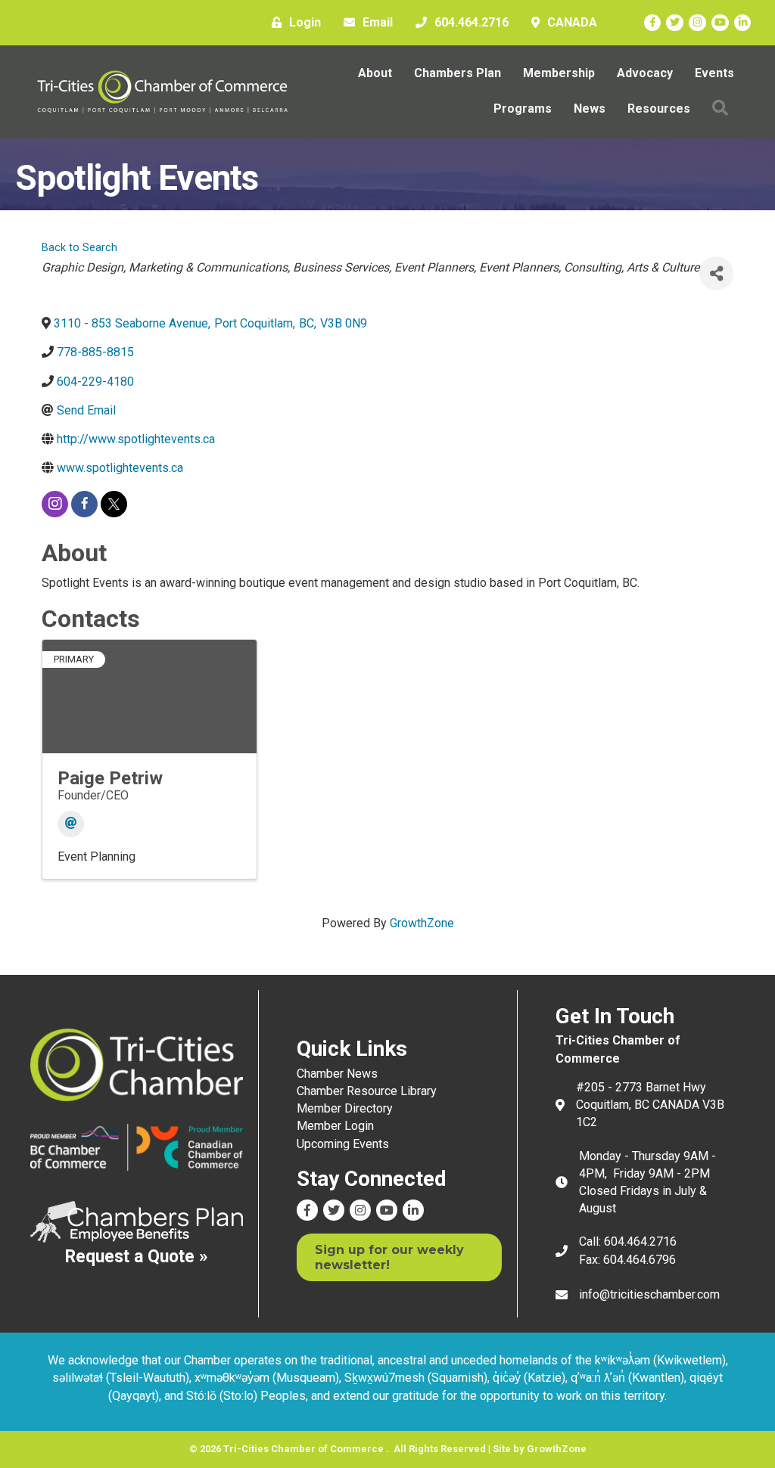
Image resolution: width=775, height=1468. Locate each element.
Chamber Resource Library (367, 1091)
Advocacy (645, 73)
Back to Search (79, 247)
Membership (559, 73)
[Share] (716, 273)
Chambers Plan (457, 73)
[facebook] (84, 504)
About (375, 73)
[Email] (71, 824)
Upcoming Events (343, 1144)
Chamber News (337, 1073)
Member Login (335, 1126)
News (589, 108)
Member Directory (345, 1108)
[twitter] (114, 504)
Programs (522, 108)
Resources (658, 108)
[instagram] (55, 504)
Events (714, 73)
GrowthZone (422, 923)
